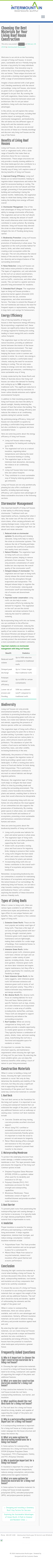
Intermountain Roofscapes (17, 47)
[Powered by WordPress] (42, 1553)
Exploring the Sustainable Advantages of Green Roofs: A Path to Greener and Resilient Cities (19, 1517)
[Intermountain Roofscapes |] (26, 7)
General (21, 44)
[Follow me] (49, 18)
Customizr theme (32, 1556)
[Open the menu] (43, 17)
